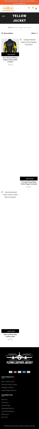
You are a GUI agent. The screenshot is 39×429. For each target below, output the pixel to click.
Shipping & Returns (7, 408)
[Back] (3, 16)
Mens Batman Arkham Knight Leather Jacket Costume (10, 60)
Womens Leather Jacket (9, 384)
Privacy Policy (5, 405)
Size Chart (4, 417)
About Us (4, 400)
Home (11, 27)
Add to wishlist (17, 40)
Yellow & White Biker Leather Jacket (10, 335)
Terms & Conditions (7, 411)
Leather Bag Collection (8, 390)
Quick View (17, 47)
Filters (33, 33)
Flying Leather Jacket (16, 426)
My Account (5, 414)
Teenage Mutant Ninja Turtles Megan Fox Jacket (28, 183)
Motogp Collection (7, 387)
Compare (17, 43)
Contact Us (4, 402)
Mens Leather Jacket (8, 382)
